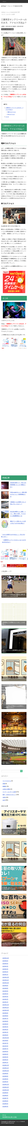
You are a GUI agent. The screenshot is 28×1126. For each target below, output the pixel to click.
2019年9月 (5, 1073)
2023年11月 (5, 1007)
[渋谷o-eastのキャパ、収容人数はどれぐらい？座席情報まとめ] (5, 495)
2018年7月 (5, 1098)
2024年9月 (5, 985)
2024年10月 (5, 982)
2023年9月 (5, 1013)
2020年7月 (5, 1048)
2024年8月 (5, 988)
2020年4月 (5, 1054)
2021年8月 (5, 1040)
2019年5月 (5, 1079)
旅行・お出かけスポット (9, 794)
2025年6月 (5, 961)
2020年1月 (5, 1062)
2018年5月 (5, 1103)
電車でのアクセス (11, 112)
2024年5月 (5, 991)
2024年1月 (5, 1002)
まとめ (7, 116)
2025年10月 (5, 958)
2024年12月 (5, 977)
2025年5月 (5, 963)
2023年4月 (5, 1026)
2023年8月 (5, 1015)
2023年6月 (5, 1021)
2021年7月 (5, 1043)
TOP (11, 12)
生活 (4, 800)
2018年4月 (5, 1106)
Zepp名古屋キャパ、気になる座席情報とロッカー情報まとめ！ (18, 485)
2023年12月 (5, 1004)
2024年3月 (5, 996)
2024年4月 (5, 993)
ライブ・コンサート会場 (7, 29)
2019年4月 (5, 1081)
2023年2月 (5, 1029)
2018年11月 (5, 1087)
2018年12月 (5, 1084)
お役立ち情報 (6, 789)
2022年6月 (5, 1035)
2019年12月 (5, 1065)
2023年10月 (5, 1010)
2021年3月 (5, 1046)
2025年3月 (5, 969)
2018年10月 (5, 1090)
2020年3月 (5, 1057)
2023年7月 (5, 1018)
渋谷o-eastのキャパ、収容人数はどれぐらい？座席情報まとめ (18, 494)
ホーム (4, 1115)
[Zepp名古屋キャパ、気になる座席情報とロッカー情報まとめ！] (5, 485)
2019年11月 (5, 1068)
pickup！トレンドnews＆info (11, 6)
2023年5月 (5, 1024)
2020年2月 (5, 1059)
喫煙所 (4, 786)
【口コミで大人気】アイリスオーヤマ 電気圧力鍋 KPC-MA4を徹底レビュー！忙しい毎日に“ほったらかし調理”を (13, 832)
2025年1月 (5, 974)
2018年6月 (5, 1101)
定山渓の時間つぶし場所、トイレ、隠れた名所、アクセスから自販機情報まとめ (18, 514)
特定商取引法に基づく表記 (9, 1117)
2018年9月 (5, 1092)
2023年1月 (5, 1032)
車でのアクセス (11, 114)
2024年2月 (5, 999)
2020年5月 (5, 1051)
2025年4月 (5, 966)
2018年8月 (5, 1095)
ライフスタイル (7, 781)
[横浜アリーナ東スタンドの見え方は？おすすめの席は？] (5, 524)
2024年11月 (5, 980)
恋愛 (4, 783)
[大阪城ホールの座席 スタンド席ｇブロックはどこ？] (5, 504)
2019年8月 (5, 1076)
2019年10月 (5, 1070)
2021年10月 (5, 1037)
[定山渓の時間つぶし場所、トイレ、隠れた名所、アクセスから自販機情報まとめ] (5, 514)
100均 (4, 797)
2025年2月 (5, 972)
